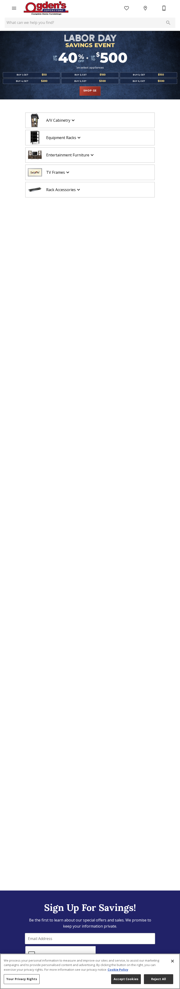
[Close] (172, 961)
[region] (90, 971)
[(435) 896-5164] (164, 8)
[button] (14, 8)
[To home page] (46, 8)
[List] (126, 8)
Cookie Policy (118, 969)
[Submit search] (168, 23)
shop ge (90, 91)
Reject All (158, 979)
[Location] (145, 8)
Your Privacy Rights (21, 979)
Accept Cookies (126, 979)
